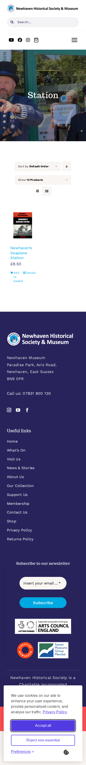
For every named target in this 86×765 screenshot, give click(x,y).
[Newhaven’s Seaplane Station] (23, 225)
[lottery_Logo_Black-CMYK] (43, 620)
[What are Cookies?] (69, 751)
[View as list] (46, 191)
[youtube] (18, 410)
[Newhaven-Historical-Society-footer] (40, 334)
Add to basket (18, 277)
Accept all (43, 725)
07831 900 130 (37, 393)
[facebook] (27, 410)
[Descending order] (66, 166)
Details (30, 272)
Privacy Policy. (55, 711)
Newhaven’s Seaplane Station (21, 253)
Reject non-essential (43, 740)
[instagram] (9, 410)
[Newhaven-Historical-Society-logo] (42, 6)
